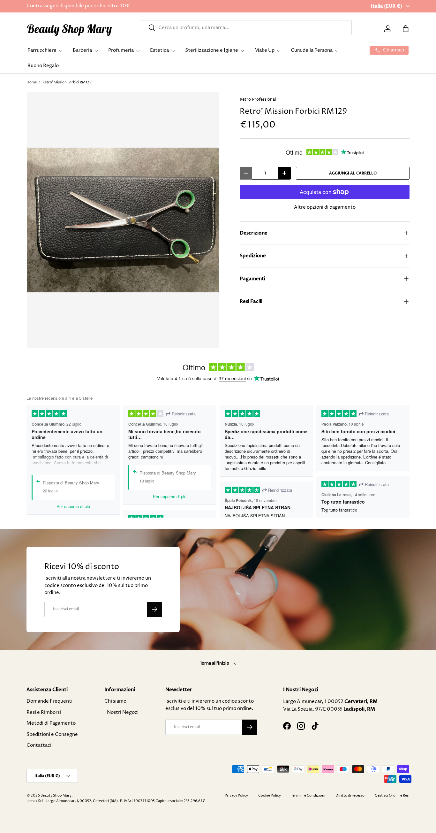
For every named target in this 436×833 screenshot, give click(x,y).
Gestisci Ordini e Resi (392, 795)
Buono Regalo (43, 65)
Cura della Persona (312, 50)
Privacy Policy (236, 795)
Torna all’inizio (215, 663)
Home (31, 82)
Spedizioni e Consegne (52, 734)
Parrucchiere (41, 50)
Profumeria (121, 50)
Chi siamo (115, 701)
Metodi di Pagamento (51, 723)
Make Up (264, 50)
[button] (406, 29)
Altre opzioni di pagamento (325, 207)
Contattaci (38, 745)
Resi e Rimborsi (43, 712)
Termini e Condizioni (308, 795)
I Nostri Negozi (121, 712)
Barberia (82, 50)
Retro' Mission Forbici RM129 (67, 82)
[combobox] (246, 27)
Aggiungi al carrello (353, 173)
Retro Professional (258, 99)
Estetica (159, 50)
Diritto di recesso (350, 795)
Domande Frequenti (49, 701)
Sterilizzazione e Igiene (211, 50)
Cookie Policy (269, 795)
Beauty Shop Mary (56, 795)
